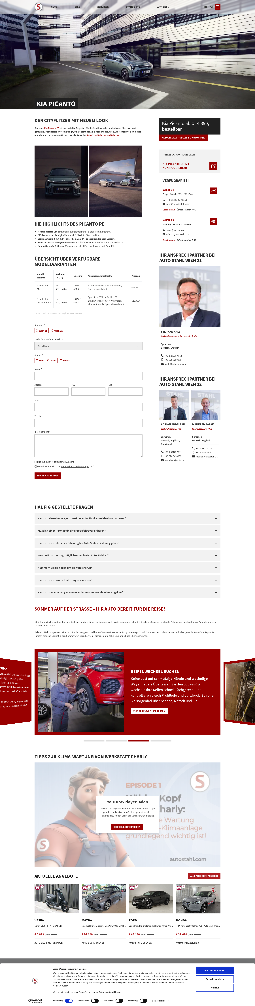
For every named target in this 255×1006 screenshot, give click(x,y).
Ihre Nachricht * (42, 431)
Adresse (38, 384)
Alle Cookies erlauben (214, 970)
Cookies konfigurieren (127, 826)
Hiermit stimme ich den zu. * (65, 466)
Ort (110, 384)
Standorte (133, 6)
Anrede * (39, 355)
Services (103, 6)
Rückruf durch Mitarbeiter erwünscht (55, 461)
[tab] (94, 741)
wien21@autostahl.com (178, 203)
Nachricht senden (48, 475)
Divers (66, 360)
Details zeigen (158, 1001)
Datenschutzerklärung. (110, 992)
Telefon (38, 416)
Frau (41, 360)
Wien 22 (58, 330)
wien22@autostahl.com (178, 234)
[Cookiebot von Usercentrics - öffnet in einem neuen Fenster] (35, 1001)
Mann (53, 360)
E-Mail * (38, 400)
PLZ (73, 384)
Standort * (40, 325)
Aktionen (163, 6)
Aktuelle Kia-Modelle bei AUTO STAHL (183, 137)
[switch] (95, 1001)
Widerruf (215, 988)
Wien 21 (43, 330)
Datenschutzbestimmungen (75, 466)
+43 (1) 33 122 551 (175, 230)
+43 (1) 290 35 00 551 (176, 199)
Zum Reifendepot (143, 713)
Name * (38, 369)
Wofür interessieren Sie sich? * (50, 339)
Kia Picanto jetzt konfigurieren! (176, 166)
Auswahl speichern (215, 979)
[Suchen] (212, 7)
